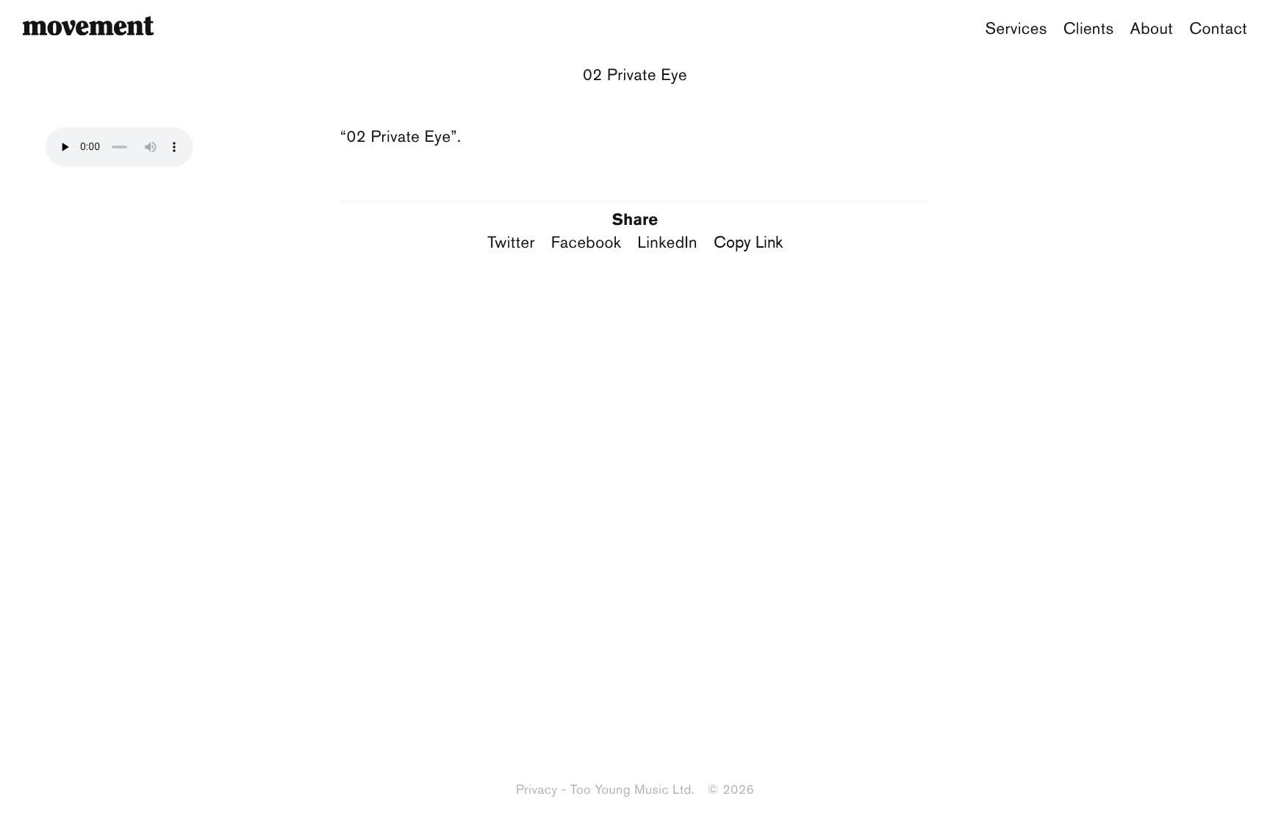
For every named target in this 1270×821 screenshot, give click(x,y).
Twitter (511, 242)
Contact (1218, 28)
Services (1016, 28)
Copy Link (748, 241)
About (1152, 28)
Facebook (586, 242)
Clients (1088, 28)
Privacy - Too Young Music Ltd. (605, 789)
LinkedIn (667, 242)
